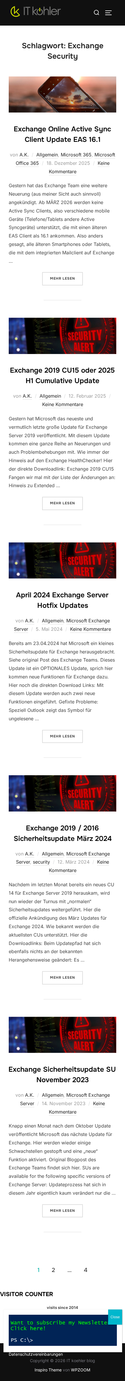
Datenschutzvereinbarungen (36, 1354)
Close (115, 1317)
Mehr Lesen (66, 278)
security (41, 862)
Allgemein (47, 155)
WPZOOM (80, 1369)
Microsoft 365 (76, 155)
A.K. (24, 155)
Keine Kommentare (62, 404)
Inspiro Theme (48, 1369)
